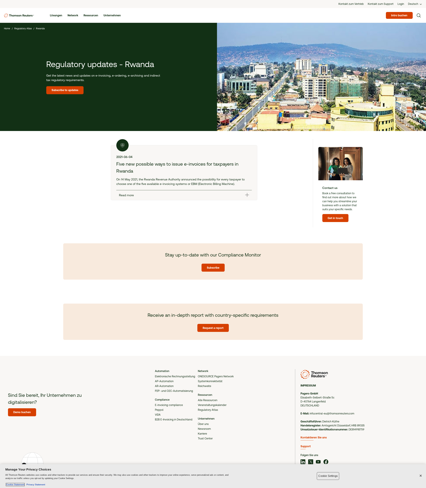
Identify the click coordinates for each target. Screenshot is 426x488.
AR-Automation (164, 386)
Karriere (202, 433)
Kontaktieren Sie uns (314, 437)
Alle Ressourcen (207, 400)
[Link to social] (303, 462)
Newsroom (204, 428)
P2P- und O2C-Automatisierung (174, 390)
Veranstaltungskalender (212, 405)
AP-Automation (164, 381)
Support (306, 446)
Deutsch (413, 3)
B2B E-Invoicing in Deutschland (173, 419)
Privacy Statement (35, 484)
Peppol (159, 409)
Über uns (203, 424)
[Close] (420, 475)
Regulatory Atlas (208, 409)
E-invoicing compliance (169, 405)
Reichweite (204, 386)
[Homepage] (19, 15)
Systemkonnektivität (210, 381)
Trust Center (205, 438)
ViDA (158, 414)
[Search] (418, 15)
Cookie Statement (15, 484)
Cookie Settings (327, 476)
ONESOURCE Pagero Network (216, 376)
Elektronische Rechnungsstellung (175, 376)
